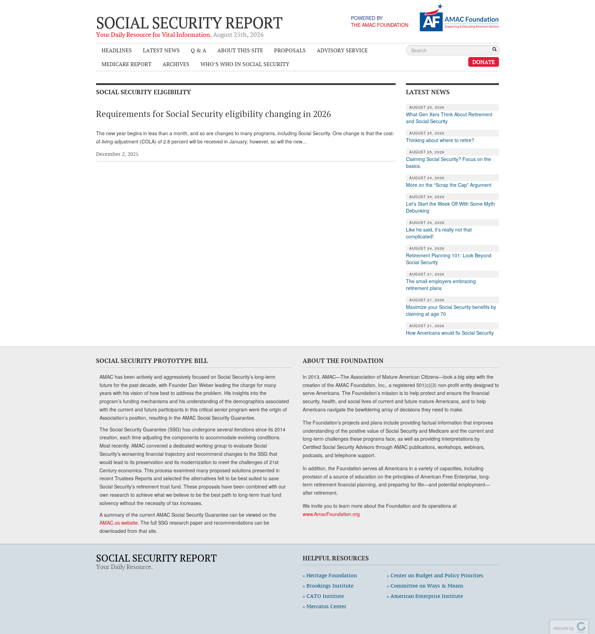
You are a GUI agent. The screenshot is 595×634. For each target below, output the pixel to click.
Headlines (117, 50)
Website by (562, 628)
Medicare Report (127, 64)
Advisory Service (342, 50)
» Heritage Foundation (330, 575)
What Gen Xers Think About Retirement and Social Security (449, 118)
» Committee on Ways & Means (425, 585)
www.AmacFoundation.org (331, 514)
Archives (176, 64)
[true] (494, 50)
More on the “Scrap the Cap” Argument (448, 184)
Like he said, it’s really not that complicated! (439, 233)
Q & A (198, 50)
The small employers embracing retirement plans (441, 284)
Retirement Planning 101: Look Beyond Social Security (448, 259)
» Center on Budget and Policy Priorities (435, 575)
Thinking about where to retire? (440, 140)
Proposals (290, 50)
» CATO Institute (323, 596)
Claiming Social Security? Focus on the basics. (448, 162)
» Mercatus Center (324, 606)
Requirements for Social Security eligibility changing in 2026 (213, 113)
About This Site (240, 50)
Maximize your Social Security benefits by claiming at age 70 (451, 310)
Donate (483, 62)
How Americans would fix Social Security (450, 332)
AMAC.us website (119, 522)
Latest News (161, 50)
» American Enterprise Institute (425, 596)
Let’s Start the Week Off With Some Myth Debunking (450, 207)
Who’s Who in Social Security (244, 64)
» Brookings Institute (328, 585)
